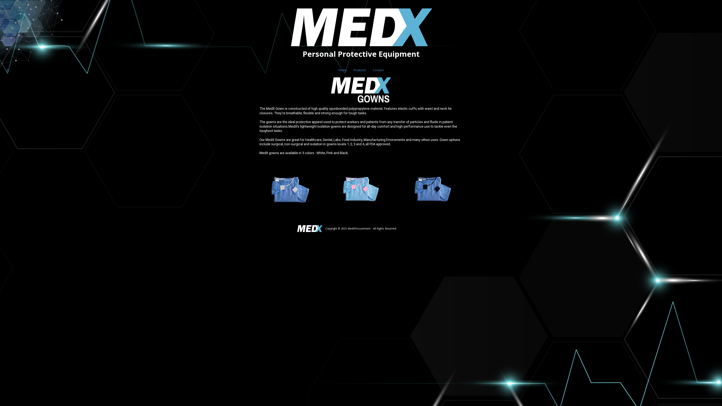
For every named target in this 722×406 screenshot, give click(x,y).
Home (342, 70)
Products (359, 70)
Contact (378, 70)
